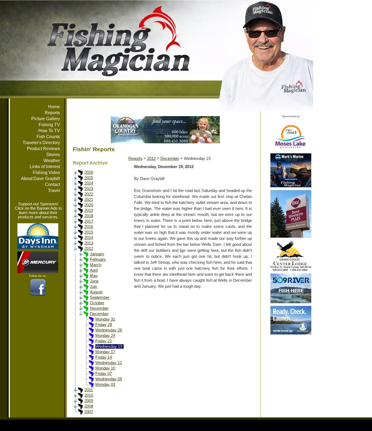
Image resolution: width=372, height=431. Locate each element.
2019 (88, 210)
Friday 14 (103, 357)
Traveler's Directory (41, 142)
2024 (88, 183)
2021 (88, 199)
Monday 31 (105, 319)
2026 (88, 172)
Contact (52, 184)
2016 (88, 227)
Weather (52, 160)
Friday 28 (103, 325)
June (94, 281)
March (95, 265)
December (99, 314)
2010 (88, 395)
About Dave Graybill (40, 178)
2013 (88, 243)
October (97, 303)
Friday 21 (103, 341)
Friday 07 (103, 373)
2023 (88, 189)
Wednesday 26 (108, 330)
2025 (88, 178)
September (99, 297)
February (98, 259)
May (94, 276)
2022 (88, 194)
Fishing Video (46, 172)
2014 (88, 237)
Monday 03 (105, 384)
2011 (88, 390)
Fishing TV (49, 124)
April (94, 270)
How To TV (49, 130)
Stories (53, 154)
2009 (88, 401)
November (99, 308)
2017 (88, 221)
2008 (88, 406)
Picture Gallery (45, 118)
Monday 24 (105, 335)
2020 (88, 205)
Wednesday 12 (108, 363)
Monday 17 (105, 352)
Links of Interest (45, 166)
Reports (52, 112)
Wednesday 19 (109, 346)
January (97, 254)
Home (54, 106)
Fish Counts (48, 136)
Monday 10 (105, 368)
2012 (88, 248)
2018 (88, 216)
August (96, 292)
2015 (88, 232)
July (93, 286)
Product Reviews (43, 148)
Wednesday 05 (108, 379)
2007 (88, 412)
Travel (54, 190)
